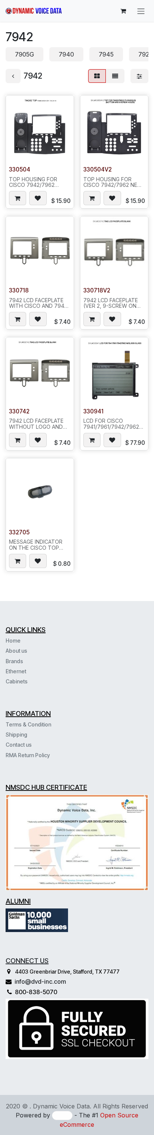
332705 (19, 532)
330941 (93, 411)
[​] (28, 681)
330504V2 (97, 169)
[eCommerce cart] (123, 10)
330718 (19, 290)
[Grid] (97, 76)
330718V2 (96, 290)
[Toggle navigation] (140, 11)
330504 (19, 169)
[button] (17, 198)
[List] (115, 76)
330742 (19, 411)
